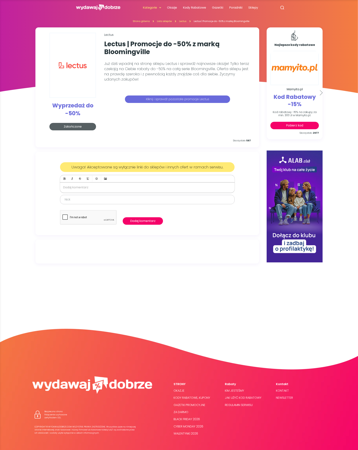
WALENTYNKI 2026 (186, 433)
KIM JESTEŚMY (234, 390)
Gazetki (217, 7)
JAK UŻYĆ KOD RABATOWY (243, 398)
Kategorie (150, 7)
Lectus (182, 21)
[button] (64, 178)
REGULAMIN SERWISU (239, 405)
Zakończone (73, 126)
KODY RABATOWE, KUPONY (192, 398)
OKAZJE (179, 390)
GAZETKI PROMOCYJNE (189, 405)
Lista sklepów (164, 21)
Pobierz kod (294, 125)
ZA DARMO (181, 412)
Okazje (172, 7)
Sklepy (253, 7)
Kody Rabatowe (194, 7)
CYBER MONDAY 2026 (188, 426)
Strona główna (141, 21)
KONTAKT (282, 390)
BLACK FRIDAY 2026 (187, 419)
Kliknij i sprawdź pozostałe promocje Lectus (177, 99)
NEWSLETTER (284, 398)
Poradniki (235, 7)
